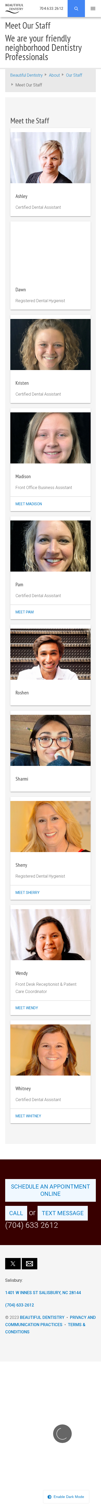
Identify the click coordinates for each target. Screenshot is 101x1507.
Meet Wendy (27, 1008)
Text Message (63, 1213)
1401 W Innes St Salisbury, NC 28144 (43, 1292)
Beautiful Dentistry (26, 75)
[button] (13, 1263)
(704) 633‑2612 (19, 1305)
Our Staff (74, 75)
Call (16, 1213)
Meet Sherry (28, 893)
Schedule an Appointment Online (50, 1190)
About (54, 75)
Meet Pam (25, 612)
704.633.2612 (51, 8)
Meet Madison (29, 504)
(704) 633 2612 (31, 1225)
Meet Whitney (28, 1116)
